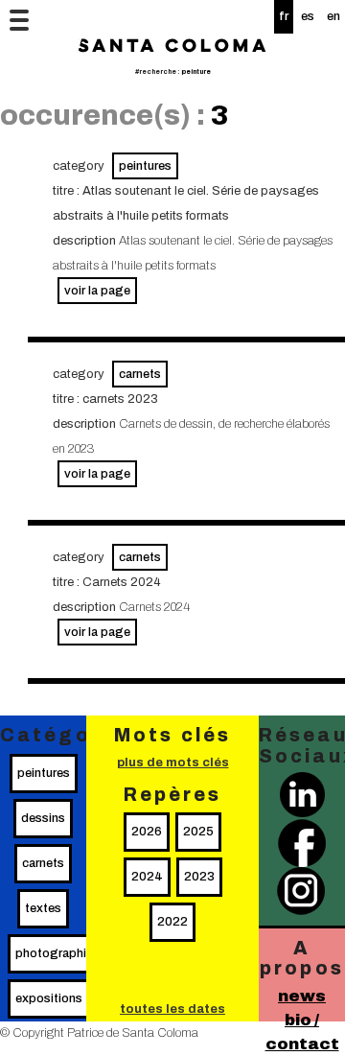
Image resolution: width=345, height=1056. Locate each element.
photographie (54, 953)
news (302, 996)
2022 (172, 921)
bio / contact (302, 1032)
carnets (140, 374)
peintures (145, 166)
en (333, 16)
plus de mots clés (173, 762)
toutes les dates (172, 1009)
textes (43, 908)
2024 (147, 876)
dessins (43, 818)
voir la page (97, 290)
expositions (48, 998)
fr (283, 16)
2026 (146, 831)
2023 (199, 876)
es (307, 16)
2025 (198, 831)
